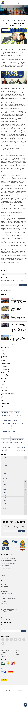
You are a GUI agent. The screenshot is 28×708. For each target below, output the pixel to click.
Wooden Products (5, 403)
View (2, 632)
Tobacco (3, 400)
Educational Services (5, 363)
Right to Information (5, 584)
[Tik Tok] (2, 643)
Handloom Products (5, 378)
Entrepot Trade (4, 368)
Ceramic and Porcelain (5, 357)
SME (24, 445)
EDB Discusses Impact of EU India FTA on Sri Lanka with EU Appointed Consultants (18, 301)
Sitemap (3, 656)
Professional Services (5, 394)
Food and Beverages (17, 426)
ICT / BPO (3, 381)
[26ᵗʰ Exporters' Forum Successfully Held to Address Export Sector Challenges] (5, 316)
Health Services (4, 380)
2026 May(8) (4, 470)
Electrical (3, 365)
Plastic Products (4, 390)
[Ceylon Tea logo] (3, 663)
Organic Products (4, 387)
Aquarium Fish (4, 351)
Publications (3, 601)
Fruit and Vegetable (5, 374)
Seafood (3, 397)
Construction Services (5, 362)
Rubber (2, 396)
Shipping (3, 654)
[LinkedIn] (11, 639)
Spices (2, 399)
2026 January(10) (5, 460)
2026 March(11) (5, 465)
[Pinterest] (23, 639)
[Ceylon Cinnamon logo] (8, 663)
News (7, 19)
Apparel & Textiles (5, 562)
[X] (7, 639)
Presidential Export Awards (6, 599)
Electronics (15, 420)
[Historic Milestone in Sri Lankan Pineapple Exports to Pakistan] (5, 308)
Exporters (23, 423)
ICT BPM (22, 434)
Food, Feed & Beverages (6, 565)
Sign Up (22, 285)
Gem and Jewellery (5, 375)
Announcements (4, 586)
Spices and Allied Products (19, 447)
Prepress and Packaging (19, 442)
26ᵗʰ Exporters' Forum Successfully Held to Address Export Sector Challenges (17, 317)
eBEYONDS (20, 690)
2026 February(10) (5, 462)
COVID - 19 (17, 412)
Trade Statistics (4, 603)
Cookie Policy (4, 652)
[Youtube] (19, 639)
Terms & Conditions (5, 650)
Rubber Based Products (16, 445)
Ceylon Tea (3, 359)
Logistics (3, 384)
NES (2, 385)
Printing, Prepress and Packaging (8, 393)
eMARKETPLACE (4, 589)
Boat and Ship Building (5, 568)
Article (2, 353)
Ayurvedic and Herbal (5, 354)
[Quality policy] (14, 541)
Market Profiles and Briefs (6, 593)
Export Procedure (5, 591)
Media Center (4, 594)
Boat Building (4, 356)
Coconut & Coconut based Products (8, 560)
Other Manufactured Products (17, 439)
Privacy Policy (17, 650)
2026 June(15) (5, 473)
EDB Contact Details (5, 588)
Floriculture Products (5, 369)
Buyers (11, 412)
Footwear (3, 372)
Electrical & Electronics (5, 577)
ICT (2, 570)
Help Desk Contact (6, 624)
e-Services (18, 2)
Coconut (3, 360)
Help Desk (3, 583)
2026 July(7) (4, 476)
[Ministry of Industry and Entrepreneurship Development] (22, 545)
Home (2, 19)
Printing (2, 391)
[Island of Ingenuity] (15, 663)
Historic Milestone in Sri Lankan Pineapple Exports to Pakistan (17, 309)
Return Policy (17, 652)
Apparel (3, 350)
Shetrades (10, 447)
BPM (2, 572)
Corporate (15, 418)
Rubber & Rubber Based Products (8, 558)
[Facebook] (2, 639)
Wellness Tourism (5, 402)
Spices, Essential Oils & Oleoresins (8, 563)
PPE (2, 388)
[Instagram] (15, 639)
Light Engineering (4, 383)
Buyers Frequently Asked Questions (8, 598)
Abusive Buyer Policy (19, 654)
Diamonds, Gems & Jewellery (7, 567)
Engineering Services (5, 366)
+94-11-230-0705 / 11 (6, 614)
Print (3, 445)
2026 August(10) (5, 478)
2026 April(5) (4, 468)
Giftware (3, 377)
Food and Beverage (5, 371)
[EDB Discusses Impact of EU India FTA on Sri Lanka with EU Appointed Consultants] (5, 300)
